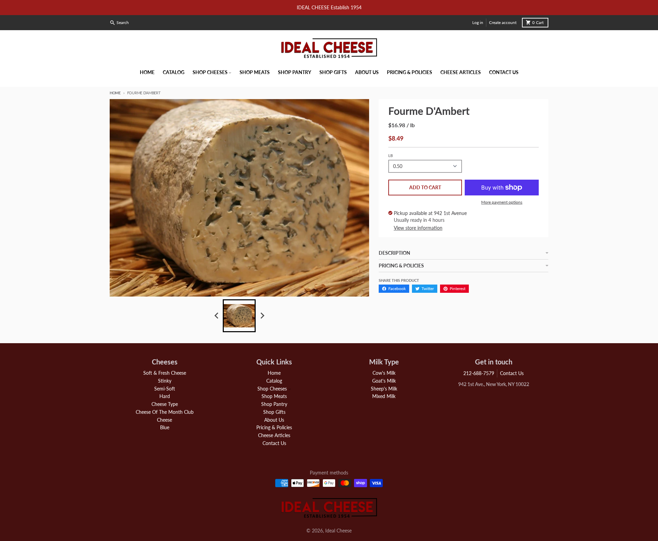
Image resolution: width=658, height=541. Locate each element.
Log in (477, 22)
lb (390, 155)
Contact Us (512, 373)
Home (115, 93)
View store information (418, 228)
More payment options (501, 202)
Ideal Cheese (338, 530)
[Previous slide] (216, 316)
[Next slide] (262, 316)
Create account (502, 22)
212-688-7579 (478, 373)
